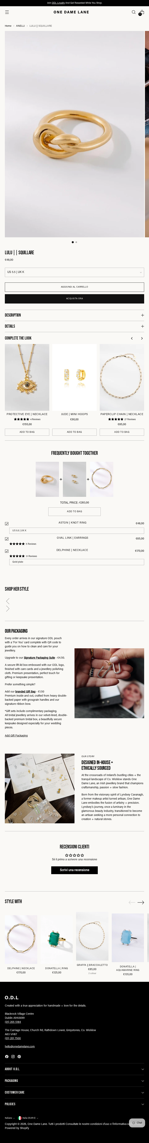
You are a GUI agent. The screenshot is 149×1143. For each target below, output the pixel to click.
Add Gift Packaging (16, 736)
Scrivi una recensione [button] (74, 870)
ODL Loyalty (58, 3)
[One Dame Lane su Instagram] (13, 1057)
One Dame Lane (37, 1124)
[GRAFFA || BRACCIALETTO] (92, 936)
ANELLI (20, 26)
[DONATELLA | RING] (57, 939)
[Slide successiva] (141, 902)
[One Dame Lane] (71, 12)
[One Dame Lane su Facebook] (7, 1057)
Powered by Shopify (17, 1128)
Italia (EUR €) (29, 1118)
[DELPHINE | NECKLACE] (21, 939)
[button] (74, 602)
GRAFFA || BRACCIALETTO (92, 965)
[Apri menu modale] (7, 12)
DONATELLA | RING (56, 968)
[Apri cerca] (134, 12)
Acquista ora (74, 299)
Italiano (8, 1118)
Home (8, 26)
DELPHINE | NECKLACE (21, 968)
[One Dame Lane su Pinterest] (19, 1057)
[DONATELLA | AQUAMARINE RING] (128, 937)
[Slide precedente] (132, 902)
